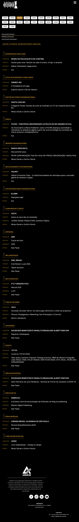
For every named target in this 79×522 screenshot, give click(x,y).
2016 (70, 18)
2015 (5, 22)
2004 (12, 26)
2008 (56, 22)
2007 (63, 22)
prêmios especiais (8, 37)
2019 (48, 18)
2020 (41, 18)
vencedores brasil (8, 34)
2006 (70, 22)
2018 (56, 18)
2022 (27, 18)
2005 (5, 26)
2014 (12, 22)
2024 (12, 18)
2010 (41, 22)
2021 (34, 18)
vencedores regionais (9, 39)
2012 (27, 22)
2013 (19, 22)
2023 (19, 18)
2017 (63, 18)
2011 (34, 22)
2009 (48, 22)
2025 (5, 18)
